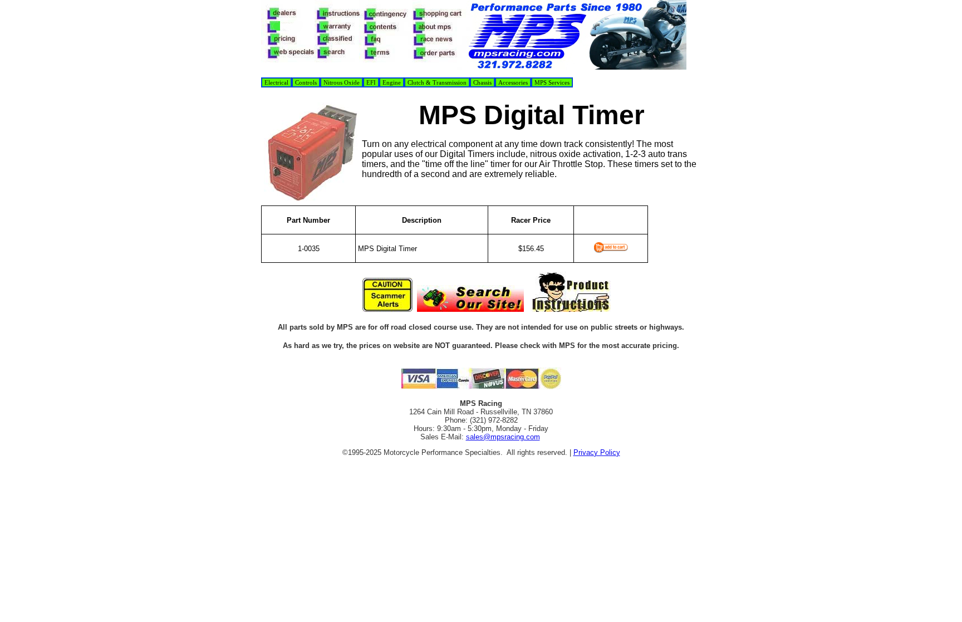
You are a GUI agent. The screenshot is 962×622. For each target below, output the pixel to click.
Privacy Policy (596, 452)
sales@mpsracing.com (503, 437)
